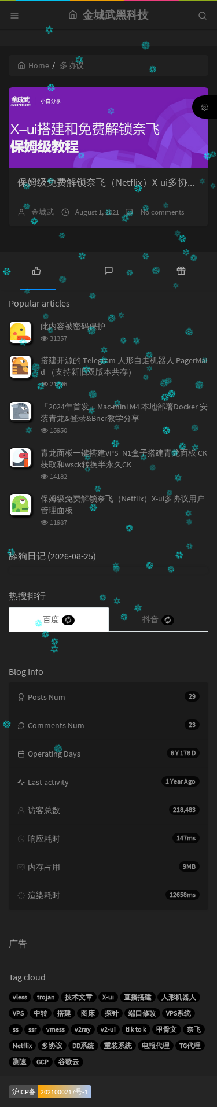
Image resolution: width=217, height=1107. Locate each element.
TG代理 (190, 1045)
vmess (55, 1029)
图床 (88, 1013)
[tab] (36, 269)
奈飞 (194, 1029)
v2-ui (108, 1029)
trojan (46, 996)
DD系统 (83, 1045)
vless (20, 996)
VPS (18, 1013)
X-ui (108, 996)
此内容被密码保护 (73, 326)
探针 (112, 1013)
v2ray (83, 1029)
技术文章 (79, 996)
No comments (161, 212)
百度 (51, 619)
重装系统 (118, 1045)
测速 (20, 1061)
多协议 (52, 1045)
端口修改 (142, 1013)
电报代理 (156, 1045)
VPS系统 (178, 1013)
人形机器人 (178, 996)
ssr (32, 1029)
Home (38, 65)
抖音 (150, 619)
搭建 (64, 1013)
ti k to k (136, 1029)
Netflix (22, 1045)
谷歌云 (68, 1061)
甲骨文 (166, 1029)
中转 (40, 1013)
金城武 (42, 212)
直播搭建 (138, 996)
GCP (42, 1061)
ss (16, 1029)
